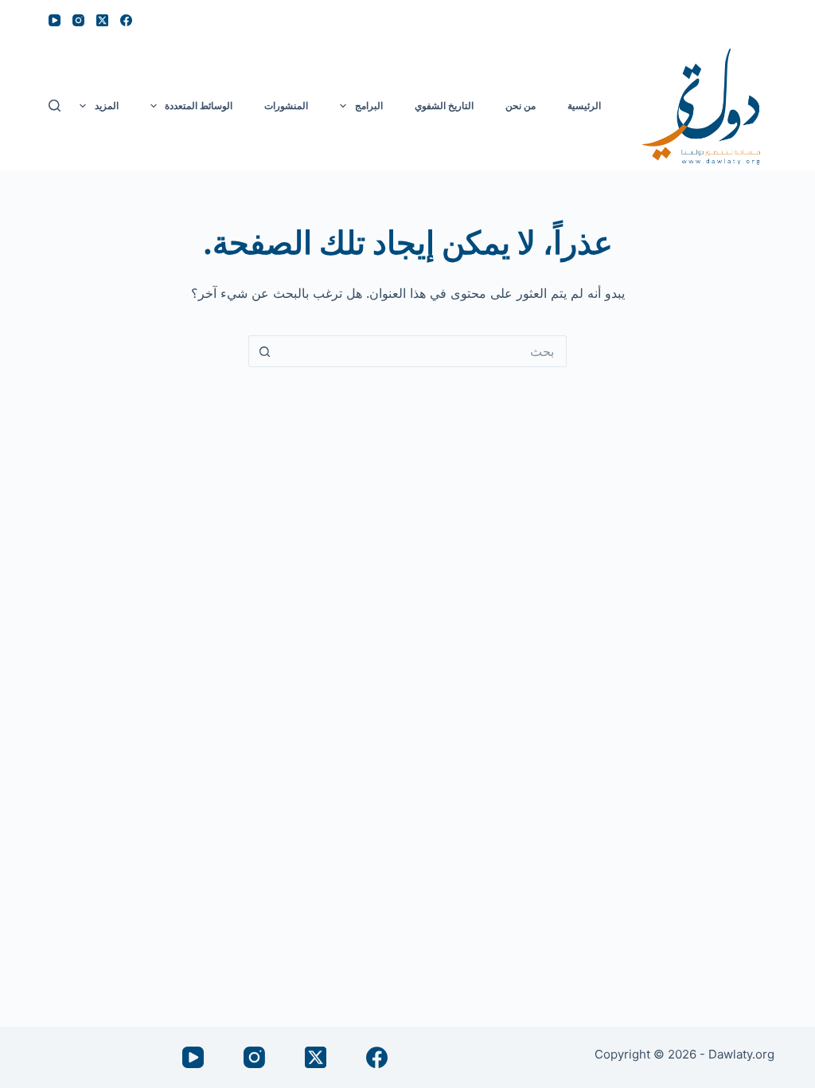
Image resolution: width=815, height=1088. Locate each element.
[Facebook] (126, 20)
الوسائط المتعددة (198, 106)
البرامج (369, 106)
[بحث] (54, 106)
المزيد (107, 106)
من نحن (520, 106)
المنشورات (286, 106)
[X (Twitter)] (102, 20)
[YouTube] (54, 20)
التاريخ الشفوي (444, 106)
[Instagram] (78, 20)
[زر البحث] (264, 351)
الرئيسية (584, 106)
